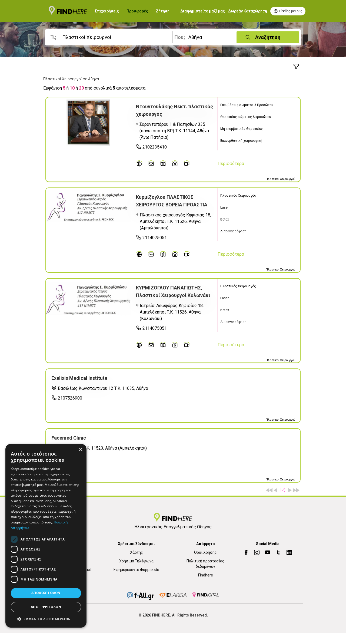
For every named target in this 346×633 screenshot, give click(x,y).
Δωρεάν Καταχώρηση (247, 11)
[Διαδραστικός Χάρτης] (163, 163)
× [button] (80, 450)
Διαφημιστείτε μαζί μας (202, 11)
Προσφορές (137, 11)
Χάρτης (136, 552)
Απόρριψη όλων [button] (46, 607)
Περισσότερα (231, 163)
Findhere (205, 575)
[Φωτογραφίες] (175, 163)
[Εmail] (151, 163)
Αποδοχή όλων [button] (46, 593)
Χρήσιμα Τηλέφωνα (136, 561)
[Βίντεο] (187, 163)
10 (72, 88)
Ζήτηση (162, 11)
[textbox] (109, 37)
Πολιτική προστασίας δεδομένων (205, 564)
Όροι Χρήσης (205, 552)
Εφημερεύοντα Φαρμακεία (136, 570)
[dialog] (45, 536)
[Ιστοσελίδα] (139, 163)
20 (81, 88)
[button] (46, 619)
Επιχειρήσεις (107, 11)
